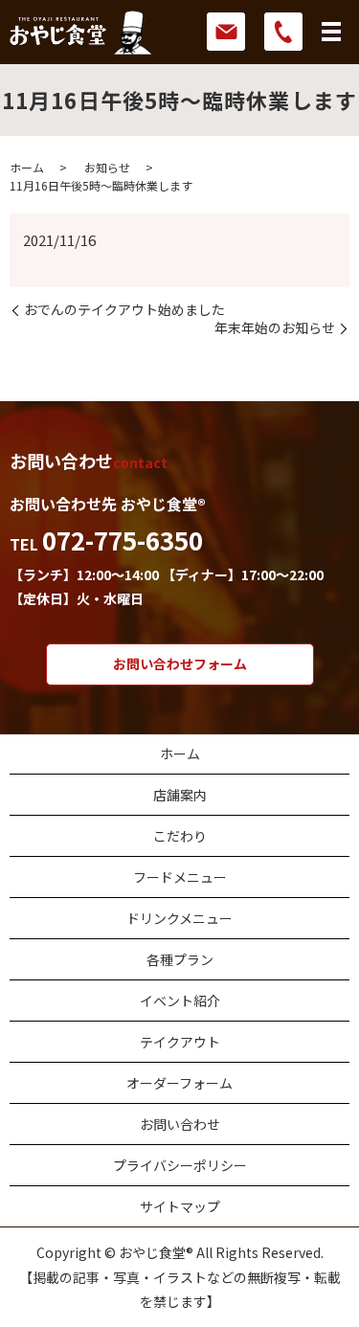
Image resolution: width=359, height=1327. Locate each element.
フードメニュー (180, 877)
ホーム (27, 167)
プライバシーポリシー (180, 1165)
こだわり (180, 835)
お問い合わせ (180, 1124)
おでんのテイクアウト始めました (124, 310)
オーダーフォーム (179, 1082)
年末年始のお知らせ (274, 328)
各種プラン (179, 959)
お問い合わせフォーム (180, 663)
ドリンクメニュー (179, 918)
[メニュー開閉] (331, 31)
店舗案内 (180, 794)
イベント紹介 (180, 1000)
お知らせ (107, 167)
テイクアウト (180, 1041)
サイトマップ (180, 1206)
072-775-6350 (122, 539)
